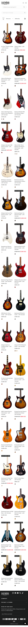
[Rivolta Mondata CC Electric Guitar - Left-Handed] (21, 432)
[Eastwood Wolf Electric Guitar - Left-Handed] (7, 432)
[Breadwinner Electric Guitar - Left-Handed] (7, 233)
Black (15, 153)
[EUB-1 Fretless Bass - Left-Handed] (21, 465)
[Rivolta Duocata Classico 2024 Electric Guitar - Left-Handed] (21, 398)
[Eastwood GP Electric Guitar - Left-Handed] (21, 300)
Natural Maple (1, 450)
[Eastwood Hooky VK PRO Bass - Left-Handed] (7, 499)
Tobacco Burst (1, 220)
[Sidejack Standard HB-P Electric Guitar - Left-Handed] (21, 267)
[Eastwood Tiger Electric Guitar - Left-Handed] (7, 267)
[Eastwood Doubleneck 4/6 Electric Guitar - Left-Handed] (21, 65)
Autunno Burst (1, 383)
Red (15, 119)
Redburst (1, 352)
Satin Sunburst (1, 485)
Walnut (15, 52)
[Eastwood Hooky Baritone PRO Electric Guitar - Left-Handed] (21, 565)
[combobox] (14, 7)
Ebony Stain (15, 220)
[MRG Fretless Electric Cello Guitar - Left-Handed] (7, 398)
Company (4, 598)
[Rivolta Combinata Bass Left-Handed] (7, 365)
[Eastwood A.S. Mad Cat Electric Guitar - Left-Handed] (7, 465)
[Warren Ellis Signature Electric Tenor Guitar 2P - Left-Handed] (7, 99)
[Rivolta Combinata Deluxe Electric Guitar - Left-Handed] (21, 167)
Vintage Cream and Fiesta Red (1, 187)
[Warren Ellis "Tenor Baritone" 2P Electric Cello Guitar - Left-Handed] (21, 132)
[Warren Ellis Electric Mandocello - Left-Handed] (7, 65)
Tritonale (15, 187)
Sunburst (1, 52)
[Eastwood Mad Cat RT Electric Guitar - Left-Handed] (21, 233)
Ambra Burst (15, 418)
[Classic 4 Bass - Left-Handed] (21, 33)
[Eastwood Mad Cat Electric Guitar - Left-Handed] (21, 365)
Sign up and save (7, 606)
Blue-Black (1, 552)
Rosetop (15, 253)
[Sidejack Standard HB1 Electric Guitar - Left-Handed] (7, 132)
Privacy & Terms (6, 602)
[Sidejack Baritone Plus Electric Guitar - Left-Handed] (7, 200)
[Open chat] (25, 623)
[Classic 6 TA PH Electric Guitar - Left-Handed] (21, 332)
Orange (15, 518)
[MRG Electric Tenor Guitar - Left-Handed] (7, 300)
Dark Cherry (1, 152)
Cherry (3, 119)
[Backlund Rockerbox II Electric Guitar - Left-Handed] (21, 499)
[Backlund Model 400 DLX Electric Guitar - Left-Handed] (21, 99)
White (3, 52)
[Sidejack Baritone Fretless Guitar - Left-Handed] (7, 332)
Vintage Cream (1, 85)
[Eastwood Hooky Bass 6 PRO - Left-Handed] (7, 565)
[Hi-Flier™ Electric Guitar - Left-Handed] (7, 33)
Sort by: (7, 18)
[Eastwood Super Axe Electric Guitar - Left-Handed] (21, 200)
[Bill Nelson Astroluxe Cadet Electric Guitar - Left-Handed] (7, 167)
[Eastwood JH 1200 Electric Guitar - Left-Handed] (21, 532)
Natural (16, 350)
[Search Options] (25, 12)
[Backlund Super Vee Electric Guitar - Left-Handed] (7, 532)
